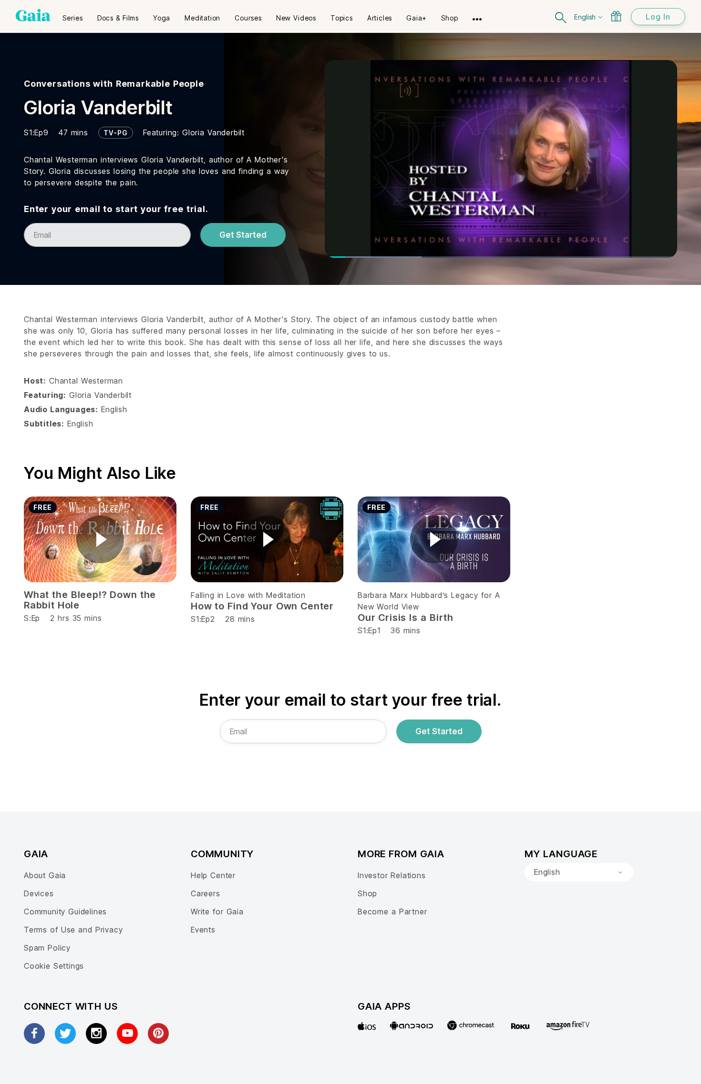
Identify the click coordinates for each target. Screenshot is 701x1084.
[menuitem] (72, 15)
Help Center (213, 875)
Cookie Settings (54, 966)
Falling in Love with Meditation (248, 595)
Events (203, 929)
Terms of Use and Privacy (73, 929)
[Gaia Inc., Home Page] (33, 15)
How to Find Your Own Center (262, 606)
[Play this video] (100, 539)
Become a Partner (392, 911)
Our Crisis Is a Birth (406, 617)
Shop (367, 893)
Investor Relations (392, 875)
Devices (39, 893)
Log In (658, 16)
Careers (205, 893)
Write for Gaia (217, 911)
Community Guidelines (65, 911)
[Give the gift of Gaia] (616, 16)
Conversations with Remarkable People (114, 84)
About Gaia (45, 875)
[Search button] (561, 16)
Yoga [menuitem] (161, 18)
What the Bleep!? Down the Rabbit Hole (90, 600)
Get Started (243, 235)
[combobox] (579, 872)
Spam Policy (47, 947)
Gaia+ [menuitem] (416, 18)
